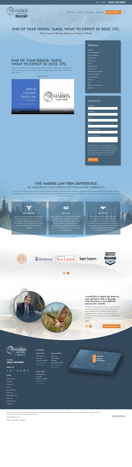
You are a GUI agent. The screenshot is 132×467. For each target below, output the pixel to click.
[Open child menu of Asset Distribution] (117, 55)
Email (89, 123)
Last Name (91, 111)
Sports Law (10, 392)
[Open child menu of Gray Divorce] (117, 69)
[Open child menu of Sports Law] (117, 80)
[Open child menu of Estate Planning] (117, 66)
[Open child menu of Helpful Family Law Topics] (117, 72)
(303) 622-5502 (116, 2)
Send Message (93, 160)
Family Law (10, 384)
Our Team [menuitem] (80, 12)
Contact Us (103, 2)
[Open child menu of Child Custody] (117, 58)
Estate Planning (11, 390)
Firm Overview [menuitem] (71, 12)
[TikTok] (28, 370)
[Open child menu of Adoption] (117, 50)
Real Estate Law (11, 401)
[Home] (17, 12)
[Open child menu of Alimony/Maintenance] (117, 53)
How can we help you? (94, 135)
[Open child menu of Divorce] (117, 63)
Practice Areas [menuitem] (89, 12)
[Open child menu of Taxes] (117, 82)
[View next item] (68, 273)
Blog (97, 2)
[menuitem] (102, 50)
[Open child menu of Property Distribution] (117, 74)
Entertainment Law (12, 395)
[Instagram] (11, 370)
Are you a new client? (94, 129)
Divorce (9, 387)
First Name (91, 105)
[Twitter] (14, 370)
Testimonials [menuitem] (99, 12)
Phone (89, 117)
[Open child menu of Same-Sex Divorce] (117, 77)
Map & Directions (41, 363)
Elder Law (9, 398)
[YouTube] (24, 370)
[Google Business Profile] (21, 370)
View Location (40, 365)
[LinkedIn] (17, 370)
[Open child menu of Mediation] (117, 88)
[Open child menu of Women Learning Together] (117, 85)
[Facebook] (7, 370)
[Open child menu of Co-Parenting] (117, 61)
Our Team (9, 381)
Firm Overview (11, 379)
